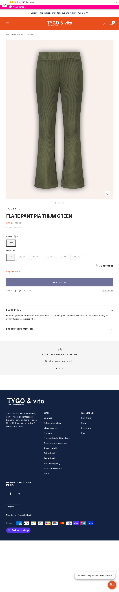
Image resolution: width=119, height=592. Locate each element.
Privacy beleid (50, 448)
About (46, 474)
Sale (83, 433)
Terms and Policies (53, 469)
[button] (112, 585)
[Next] (111, 203)
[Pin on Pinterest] (20, 291)
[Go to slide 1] (56, 368)
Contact (48, 418)
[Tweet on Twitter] (24, 291)
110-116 (35, 257)
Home (8, 34)
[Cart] (111, 23)
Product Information (19, 329)
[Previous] (7, 203)
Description (13, 310)
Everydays (86, 428)
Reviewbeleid (50, 459)
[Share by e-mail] (30, 291)
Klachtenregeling (52, 464)
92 (10, 257)
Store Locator (50, 428)
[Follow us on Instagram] (19, 494)
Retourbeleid (50, 453)
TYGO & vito (13, 209)
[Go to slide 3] (62, 368)
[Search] (14, 23)
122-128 (49, 257)
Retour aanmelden (53, 423)
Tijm (11, 243)
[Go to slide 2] (59, 368)
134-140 (63, 257)
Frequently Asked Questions (57, 438)
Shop (83, 423)
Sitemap (48, 433)
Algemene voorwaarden (55, 443)
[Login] (104, 23)
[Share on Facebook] (15, 291)
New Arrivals (87, 418)
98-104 (22, 257)
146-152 (76, 257)
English (11, 506)
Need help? (107, 291)
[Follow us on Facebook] (10, 494)
